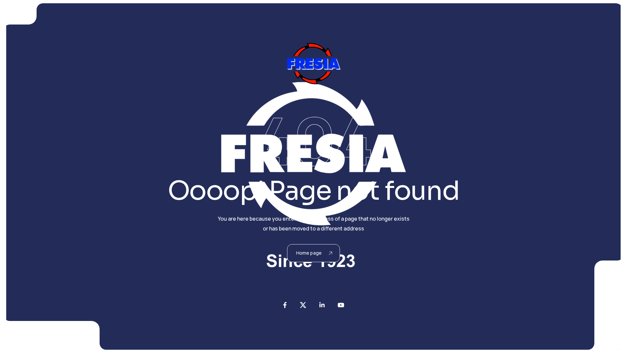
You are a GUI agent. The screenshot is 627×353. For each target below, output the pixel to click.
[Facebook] (285, 305)
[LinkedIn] (322, 305)
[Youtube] (341, 305)
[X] (303, 305)
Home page (309, 253)
